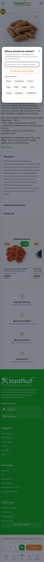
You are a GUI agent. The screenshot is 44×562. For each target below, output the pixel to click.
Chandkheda (31, 93)
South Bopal (19, 81)
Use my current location (23, 71)
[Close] (39, 50)
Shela (16, 87)
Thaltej (8, 93)
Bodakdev (19, 93)
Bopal (8, 81)
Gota (32, 87)
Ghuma (30, 81)
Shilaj (8, 87)
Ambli (24, 87)
